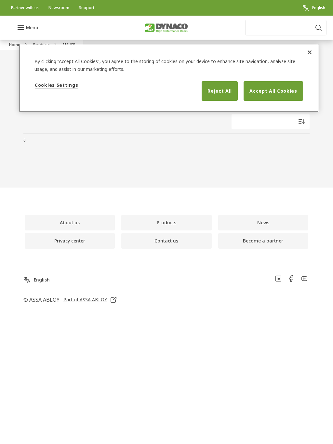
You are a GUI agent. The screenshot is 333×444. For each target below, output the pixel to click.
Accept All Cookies (273, 91)
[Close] (309, 52)
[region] (169, 78)
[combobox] (285, 27)
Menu (32, 27)
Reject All (219, 91)
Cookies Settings (56, 85)
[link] (25, 8)
